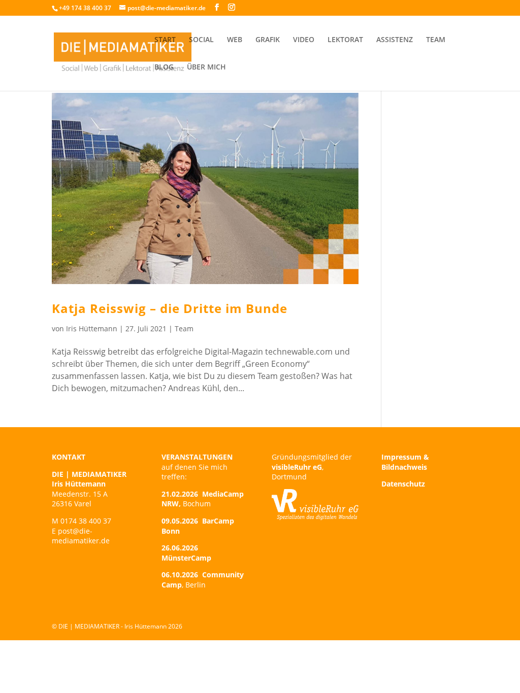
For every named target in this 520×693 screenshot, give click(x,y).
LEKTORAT (345, 40)
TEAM (435, 40)
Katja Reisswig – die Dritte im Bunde (169, 308)
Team (184, 328)
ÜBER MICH (206, 67)
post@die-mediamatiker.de (81, 536)
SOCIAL (201, 40)
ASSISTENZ (394, 40)
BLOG (164, 67)
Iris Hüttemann (91, 328)
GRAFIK (267, 40)
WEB (234, 40)
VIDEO (303, 40)
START (165, 40)
